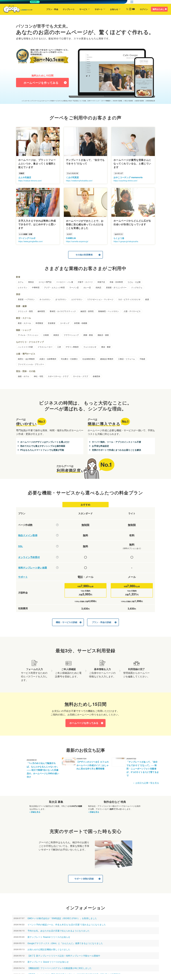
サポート (99, 9)
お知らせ (114, 9)
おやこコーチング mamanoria (128, 177)
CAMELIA (71, 238)
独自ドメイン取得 (27, 535)
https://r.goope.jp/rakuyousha (126, 241)
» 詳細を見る (34, 812)
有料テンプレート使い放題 (32, 567)
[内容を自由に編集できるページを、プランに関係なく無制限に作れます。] (57, 525)
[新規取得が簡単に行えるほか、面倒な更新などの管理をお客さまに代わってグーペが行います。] (57, 535)
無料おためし (159, 9)
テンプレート (69, 9)
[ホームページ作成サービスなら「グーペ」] (16, 9)
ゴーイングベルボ (26, 238)
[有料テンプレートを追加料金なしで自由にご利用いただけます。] (57, 568)
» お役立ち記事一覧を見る (146, 782)
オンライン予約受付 (29, 557)
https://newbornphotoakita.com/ (79, 180)
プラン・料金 (52, 9)
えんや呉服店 (24, 177)
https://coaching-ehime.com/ (125, 180)
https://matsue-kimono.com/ (30, 180)
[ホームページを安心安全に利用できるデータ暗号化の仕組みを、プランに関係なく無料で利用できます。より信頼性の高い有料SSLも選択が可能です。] (57, 546)
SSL (20, 546)
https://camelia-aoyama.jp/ (77, 241)
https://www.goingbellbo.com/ (30, 241)
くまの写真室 (72, 177)
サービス (83, 9)
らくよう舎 (119, 238)
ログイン (144, 9)
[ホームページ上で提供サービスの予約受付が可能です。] (57, 557)
